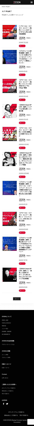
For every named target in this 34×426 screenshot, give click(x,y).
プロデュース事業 (6, 357)
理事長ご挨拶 (5, 320)
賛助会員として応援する (7, 390)
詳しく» (22, 46)
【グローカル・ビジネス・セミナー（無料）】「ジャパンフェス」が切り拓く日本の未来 (25, 217)
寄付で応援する (5, 393)
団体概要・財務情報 (6, 331)
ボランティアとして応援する (8, 388)
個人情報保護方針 (6, 334)
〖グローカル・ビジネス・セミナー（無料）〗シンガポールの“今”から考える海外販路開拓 (25, 30)
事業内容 (4, 325)
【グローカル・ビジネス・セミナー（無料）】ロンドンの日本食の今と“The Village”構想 (25, 84)
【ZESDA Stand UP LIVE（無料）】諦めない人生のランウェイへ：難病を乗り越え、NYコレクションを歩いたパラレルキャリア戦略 (25, 159)
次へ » (17, 299)
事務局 (28, 38)
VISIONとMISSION (6, 323)
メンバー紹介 (5, 328)
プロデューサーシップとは (8, 344)
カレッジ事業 (5, 354)
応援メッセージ (5, 367)
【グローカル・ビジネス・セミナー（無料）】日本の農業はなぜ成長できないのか (25, 132)
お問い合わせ (5, 377)
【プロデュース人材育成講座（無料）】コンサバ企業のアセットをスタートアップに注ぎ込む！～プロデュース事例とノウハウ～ (25, 57)
